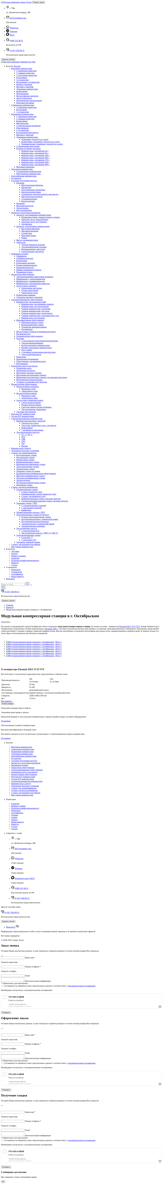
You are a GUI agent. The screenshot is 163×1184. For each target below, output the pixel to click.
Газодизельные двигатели (32, 251)
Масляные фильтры (29, 231)
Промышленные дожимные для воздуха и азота (42, 144)
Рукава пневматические (26, 265)
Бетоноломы (21, 261)
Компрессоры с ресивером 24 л (34, 151)
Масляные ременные (25, 167)
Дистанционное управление (33, 409)
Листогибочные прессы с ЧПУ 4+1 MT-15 (39, 533)
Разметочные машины (26, 295)
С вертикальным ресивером (28, 126)
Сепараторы (26, 233)
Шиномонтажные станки (32, 322)
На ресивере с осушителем (27, 82)
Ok (3, 1182)
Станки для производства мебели (25, 544)
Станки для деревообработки (24, 453)
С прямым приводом (25, 73)
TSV (23, 437)
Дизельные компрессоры (22, 169)
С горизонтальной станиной (33, 505)
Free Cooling (26, 350)
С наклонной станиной (31, 508)
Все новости (6, 701)
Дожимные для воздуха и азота (34, 139)
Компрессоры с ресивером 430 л (35, 162)
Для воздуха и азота (30, 423)
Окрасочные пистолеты (31, 288)
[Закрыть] (2, 1028)
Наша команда (17, 576)
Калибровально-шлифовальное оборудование (36, 473)
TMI (23, 439)
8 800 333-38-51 (16, 41)
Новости (15, 563)
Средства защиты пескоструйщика (36, 407)
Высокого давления (24, 87)
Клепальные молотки (25, 263)
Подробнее (6, 721)
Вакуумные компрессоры (22, 547)
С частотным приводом (26, 75)
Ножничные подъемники (27, 359)
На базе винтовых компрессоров (35, 345)
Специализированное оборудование (27, 300)
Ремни (24, 238)
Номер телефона (33, 967)
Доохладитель (22, 208)
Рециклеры (21, 357)
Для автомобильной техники (33, 247)
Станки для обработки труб (33, 496)
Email (27, 976)
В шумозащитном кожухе (27, 132)
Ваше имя (30, 958)
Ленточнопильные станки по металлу (32, 515)
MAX (12, 35)
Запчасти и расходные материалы (25, 213)
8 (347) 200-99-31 (17, 50)
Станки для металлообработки (24, 487)
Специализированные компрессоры (26, 419)
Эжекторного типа (29, 391)
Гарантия (15, 558)
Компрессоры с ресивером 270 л (35, 160)
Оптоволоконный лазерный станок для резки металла (44, 501)
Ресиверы (20, 203)
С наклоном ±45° (28, 540)
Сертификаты (17, 574)
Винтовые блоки (28, 235)
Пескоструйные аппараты (27, 386)
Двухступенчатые (24, 98)
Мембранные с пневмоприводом (30, 281)
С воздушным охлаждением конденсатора (39, 341)
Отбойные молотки (24, 258)
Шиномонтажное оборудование (30, 320)
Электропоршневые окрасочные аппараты (34, 277)
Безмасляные (22, 91)
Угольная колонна (29, 199)
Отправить (6, 1013)
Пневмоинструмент (19, 254)
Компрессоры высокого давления (30, 421)
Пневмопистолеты (24, 272)
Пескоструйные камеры (26, 393)
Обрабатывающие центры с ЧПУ (30, 512)
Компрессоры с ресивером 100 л (35, 155)
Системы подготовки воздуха (24, 181)
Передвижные (22, 94)
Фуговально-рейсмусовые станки (30, 483)
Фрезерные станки (24, 485)
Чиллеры (20, 338)
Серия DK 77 (27, 538)
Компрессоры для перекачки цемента (37, 304)
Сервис (14, 817)
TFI (22, 444)
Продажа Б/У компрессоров (23, 414)
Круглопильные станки (26, 455)
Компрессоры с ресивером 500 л (35, 164)
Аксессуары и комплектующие (29, 400)
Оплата (14, 554)
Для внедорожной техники (33, 245)
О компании (16, 572)
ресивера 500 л (51, 629)
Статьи (14, 565)
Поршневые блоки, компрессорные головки (40, 217)
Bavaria (24, 446)
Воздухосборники (24, 210)
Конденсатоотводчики (31, 192)
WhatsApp (14, 28)
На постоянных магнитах (27, 96)
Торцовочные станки (25, 469)
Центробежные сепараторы (33, 190)
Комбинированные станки (27, 462)
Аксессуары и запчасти (26, 286)
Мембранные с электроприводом (30, 279)
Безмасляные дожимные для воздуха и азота (40, 142)
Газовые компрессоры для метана (35, 309)
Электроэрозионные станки (28, 535)
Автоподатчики (23, 480)
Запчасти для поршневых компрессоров (33, 215)
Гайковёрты (21, 256)
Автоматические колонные (33, 526)
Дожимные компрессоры (27, 89)
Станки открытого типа (31, 492)
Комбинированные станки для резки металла (41, 499)
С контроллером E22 (30, 531)
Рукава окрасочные (29, 290)
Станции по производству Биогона (31, 382)
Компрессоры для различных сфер (31, 302)
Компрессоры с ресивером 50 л (34, 153)
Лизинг (14, 820)
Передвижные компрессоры (28, 174)
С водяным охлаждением (32, 430)
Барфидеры (26, 510)
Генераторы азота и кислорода (24, 366)
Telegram (13, 31)
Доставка (15, 551)
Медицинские (22, 123)
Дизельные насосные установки (25, 451)
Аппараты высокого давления (29, 297)
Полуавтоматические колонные (35, 521)
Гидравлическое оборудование (29, 336)
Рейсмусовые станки (25, 460)
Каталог (17, 66)
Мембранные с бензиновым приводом (33, 283)
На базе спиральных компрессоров (36, 348)
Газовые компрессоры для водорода (36, 313)
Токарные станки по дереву (28, 471)
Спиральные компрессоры (22, 105)
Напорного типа (28, 389)
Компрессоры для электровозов (35, 306)
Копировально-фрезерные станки (30, 464)
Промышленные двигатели (33, 249)
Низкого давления (24, 84)
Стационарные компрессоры (28, 171)
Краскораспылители (25, 267)
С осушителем (22, 80)
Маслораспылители (24, 206)
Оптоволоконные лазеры (27, 489)
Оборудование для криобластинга (31, 361)
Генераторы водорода (25, 370)
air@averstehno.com (18, 18)
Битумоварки (22, 364)
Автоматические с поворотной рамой (37, 524)
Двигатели (21, 242)
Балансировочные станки (32, 325)
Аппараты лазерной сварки (28, 542)
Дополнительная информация (38, 981)
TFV (23, 441)
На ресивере (21, 78)
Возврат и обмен (18, 806)
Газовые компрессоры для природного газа (40, 316)
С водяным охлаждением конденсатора (38, 352)
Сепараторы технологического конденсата (39, 194)
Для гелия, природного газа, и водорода (38, 425)
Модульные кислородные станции (31, 375)
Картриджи (26, 187)
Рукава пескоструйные (31, 405)
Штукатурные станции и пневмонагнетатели (36, 332)
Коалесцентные (28, 201)
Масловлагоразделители (32, 197)
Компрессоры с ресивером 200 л (35, 158)
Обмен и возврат (18, 556)
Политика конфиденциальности (25, 560)
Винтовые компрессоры (21, 68)
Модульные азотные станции (29, 373)
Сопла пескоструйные (31, 402)
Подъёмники (27, 329)
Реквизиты (16, 570)
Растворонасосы (23, 334)
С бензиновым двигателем (27, 146)
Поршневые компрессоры (22, 114)
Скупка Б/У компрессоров (22, 416)
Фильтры (20, 183)
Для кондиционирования (32, 343)
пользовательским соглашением (81, 986)
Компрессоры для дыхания (33, 318)
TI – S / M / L (27, 435)
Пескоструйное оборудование (24, 384)
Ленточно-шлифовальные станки (30, 478)
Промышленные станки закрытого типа (38, 494)
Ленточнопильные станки (27, 467)
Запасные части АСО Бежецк (34, 222)
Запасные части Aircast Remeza (34, 219)
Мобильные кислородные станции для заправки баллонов (41, 377)
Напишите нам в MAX (25, 878)
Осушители (16, 178)
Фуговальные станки (25, 457)
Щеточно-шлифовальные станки (30, 476)
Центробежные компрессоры (23, 176)
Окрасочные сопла (29, 293)
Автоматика (26, 224)
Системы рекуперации (26, 412)
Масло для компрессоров (27, 240)
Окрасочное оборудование (22, 274)
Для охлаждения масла (31, 354)
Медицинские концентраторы (29, 380)
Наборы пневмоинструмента (28, 270)
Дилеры (14, 815)
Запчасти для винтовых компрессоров (32, 226)
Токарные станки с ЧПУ (26, 503)
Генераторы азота (23, 368)
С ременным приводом (26, 71)
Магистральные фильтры (32, 185)
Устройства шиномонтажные (34, 327)
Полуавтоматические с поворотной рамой (39, 519)
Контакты (10, 579)
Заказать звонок (8, 59)
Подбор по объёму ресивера (28, 148)
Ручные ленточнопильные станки (36, 517)
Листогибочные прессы (26, 528)
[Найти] (27, 584)
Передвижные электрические (29, 100)
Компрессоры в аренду (21, 448)
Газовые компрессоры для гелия (35, 311)
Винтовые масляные (25, 103)
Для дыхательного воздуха (27, 432)
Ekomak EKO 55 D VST (129, 626)
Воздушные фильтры (30, 229)
